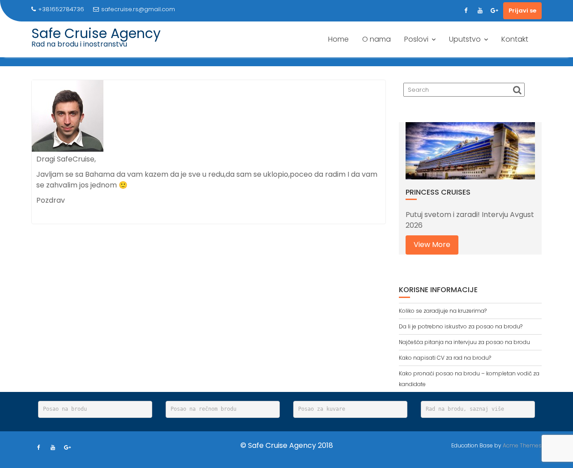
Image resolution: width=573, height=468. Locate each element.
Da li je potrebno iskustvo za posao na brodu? (460, 326)
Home (338, 39)
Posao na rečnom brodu (203, 409)
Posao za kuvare (321, 409)
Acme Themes (522, 445)
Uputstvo (465, 39)
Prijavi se (522, 10)
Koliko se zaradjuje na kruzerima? (443, 311)
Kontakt (514, 39)
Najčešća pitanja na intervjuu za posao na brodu (464, 342)
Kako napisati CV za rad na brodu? (445, 358)
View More (432, 244)
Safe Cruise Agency (96, 33)
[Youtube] (480, 11)
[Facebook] (465, 11)
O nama (376, 39)
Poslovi (416, 39)
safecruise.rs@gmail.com (138, 9)
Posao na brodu (65, 409)
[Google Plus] (494, 11)
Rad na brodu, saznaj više (465, 409)
